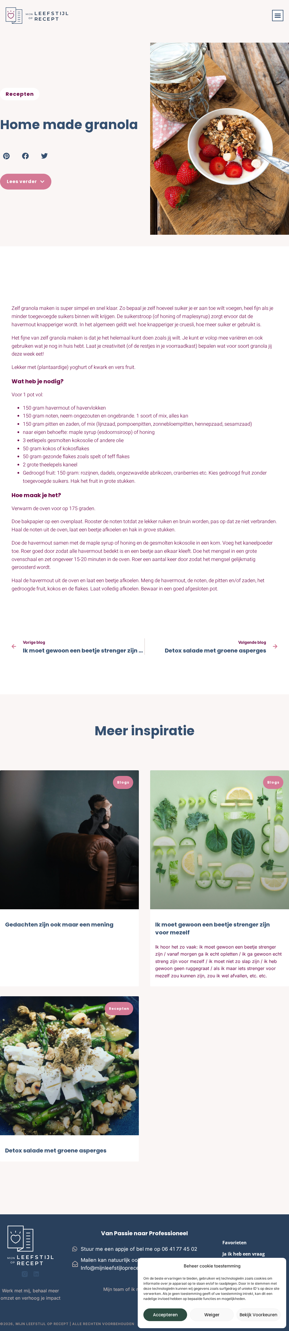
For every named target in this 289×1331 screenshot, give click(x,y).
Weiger (212, 1315)
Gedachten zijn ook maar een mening (59, 924)
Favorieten (234, 1242)
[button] (277, 15)
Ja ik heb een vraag (243, 1254)
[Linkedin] (36, 1274)
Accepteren (165, 1315)
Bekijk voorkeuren (258, 1315)
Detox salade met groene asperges (55, 1150)
